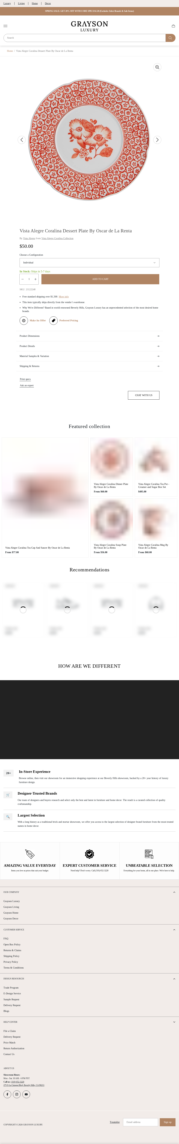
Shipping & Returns (29, 366)
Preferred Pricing (68, 320)
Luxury (7, 3)
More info (64, 296)
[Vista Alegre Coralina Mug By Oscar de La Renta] (156, 520)
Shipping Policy (11, 956)
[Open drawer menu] (5, 26)
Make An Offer (38, 320)
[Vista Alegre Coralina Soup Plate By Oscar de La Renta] (112, 520)
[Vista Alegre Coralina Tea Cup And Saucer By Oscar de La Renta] (45, 491)
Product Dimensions (30, 336)
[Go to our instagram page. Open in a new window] (17, 1094)
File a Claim (9, 1031)
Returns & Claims (12, 950)
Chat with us (143, 395)
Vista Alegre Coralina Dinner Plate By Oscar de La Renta (111, 485)
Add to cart (100, 279)
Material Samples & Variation (34, 356)
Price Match (9, 1042)
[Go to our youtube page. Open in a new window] (26, 1094)
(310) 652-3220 (17, 1082)
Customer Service (13, 930)
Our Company (11, 892)
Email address (133, 1122)
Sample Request (11, 999)
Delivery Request (11, 1005)
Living (21, 3)
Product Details (27, 346)
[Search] (171, 38)
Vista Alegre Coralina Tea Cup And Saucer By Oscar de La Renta (37, 547)
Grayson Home (10, 912)
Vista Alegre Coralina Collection (57, 238)
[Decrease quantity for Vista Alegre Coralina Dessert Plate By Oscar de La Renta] (23, 279)
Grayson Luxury (11, 901)
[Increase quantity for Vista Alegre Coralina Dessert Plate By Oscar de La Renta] (35, 279)
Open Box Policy (11, 944)
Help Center (10, 1022)
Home (35, 3)
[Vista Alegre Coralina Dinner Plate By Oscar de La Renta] (112, 459)
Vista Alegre (29, 238)
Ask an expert (27, 385)
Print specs (25, 379)
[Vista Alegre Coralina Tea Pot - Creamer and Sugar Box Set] (156, 459)
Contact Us (8, 1054)
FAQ (5, 938)
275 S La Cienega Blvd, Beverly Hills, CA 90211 (23, 1085)
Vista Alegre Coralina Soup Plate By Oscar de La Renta (110, 546)
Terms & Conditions (13, 967)
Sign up (167, 1122)
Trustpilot (115, 1122)
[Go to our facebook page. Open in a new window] (7, 1094)
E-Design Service (12, 993)
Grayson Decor (10, 918)
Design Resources (13, 978)
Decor (48, 3)
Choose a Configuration (31, 255)
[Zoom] (157, 67)
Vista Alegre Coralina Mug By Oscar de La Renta (153, 546)
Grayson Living (11, 907)
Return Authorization (13, 1048)
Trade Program (11, 987)
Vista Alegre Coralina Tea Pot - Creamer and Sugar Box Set (153, 485)
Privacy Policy (10, 962)
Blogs (6, 1011)
